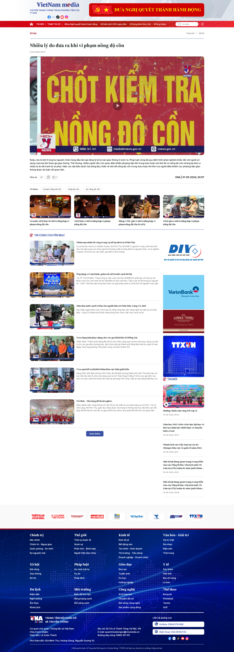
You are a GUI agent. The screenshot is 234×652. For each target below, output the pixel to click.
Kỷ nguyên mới (37, 553)
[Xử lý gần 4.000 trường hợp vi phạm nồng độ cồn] (183, 206)
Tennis (166, 603)
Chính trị (37, 535)
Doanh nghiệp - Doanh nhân (133, 557)
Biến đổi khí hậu (82, 594)
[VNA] (49, 17)
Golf (165, 607)
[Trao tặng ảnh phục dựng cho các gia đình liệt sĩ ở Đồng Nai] (52, 348)
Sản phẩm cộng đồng (130, 607)
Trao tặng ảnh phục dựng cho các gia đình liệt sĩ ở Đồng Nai (106, 337)
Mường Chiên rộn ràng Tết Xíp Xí (180, 410)
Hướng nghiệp (126, 582)
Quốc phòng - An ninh (41, 548)
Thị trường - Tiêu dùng (130, 553)
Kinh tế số (124, 540)
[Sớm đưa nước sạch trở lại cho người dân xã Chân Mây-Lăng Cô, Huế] (52, 316)
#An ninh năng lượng (165, 24)
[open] (202, 24)
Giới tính (167, 573)
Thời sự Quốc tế (82, 540)
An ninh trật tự (81, 569)
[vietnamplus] (38, 516)
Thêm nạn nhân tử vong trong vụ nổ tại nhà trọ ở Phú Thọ (105, 242)
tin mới (172, 379)
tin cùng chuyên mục (49, 235)
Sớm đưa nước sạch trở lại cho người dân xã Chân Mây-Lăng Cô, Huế (111, 305)
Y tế (166, 564)
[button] (182, 374)
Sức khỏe (168, 569)
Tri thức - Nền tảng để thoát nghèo (94, 400)
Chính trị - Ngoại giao (41, 544)
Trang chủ (190, 33)
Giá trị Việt (168, 540)
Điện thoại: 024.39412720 (172, 632)
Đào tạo (123, 569)
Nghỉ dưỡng (36, 598)
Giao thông (35, 573)
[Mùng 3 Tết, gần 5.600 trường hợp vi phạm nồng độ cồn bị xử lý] (139, 206)
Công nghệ (127, 589)
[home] (31, 24)
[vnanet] (156, 516)
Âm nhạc (167, 544)
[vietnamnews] (97, 516)
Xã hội (33, 33)
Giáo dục (125, 564)
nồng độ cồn (73, 189)
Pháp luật (81, 564)
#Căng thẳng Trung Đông (140, 24)
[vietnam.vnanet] (58, 516)
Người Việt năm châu (85, 553)
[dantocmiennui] (117, 516)
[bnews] (77, 516)
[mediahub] (137, 516)
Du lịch (35, 589)
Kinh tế (124, 535)
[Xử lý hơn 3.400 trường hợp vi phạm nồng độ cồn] (94, 206)
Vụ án (77, 573)
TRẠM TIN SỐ (53, 24)
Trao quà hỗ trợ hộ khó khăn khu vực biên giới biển (102, 369)
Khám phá (35, 607)
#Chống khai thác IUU (114, 24)
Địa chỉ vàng (169, 578)
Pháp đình (79, 578)
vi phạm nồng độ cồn (52, 189)
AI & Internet (125, 594)
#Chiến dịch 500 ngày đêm (88, 24)
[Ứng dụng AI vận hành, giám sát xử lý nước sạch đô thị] (52, 284)
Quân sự (78, 544)
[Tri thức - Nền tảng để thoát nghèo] (52, 411)
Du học (122, 578)
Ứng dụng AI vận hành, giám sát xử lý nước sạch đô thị (104, 273)
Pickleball (168, 598)
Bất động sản (125, 544)
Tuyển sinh (124, 573)
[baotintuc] (176, 516)
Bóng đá (167, 594)
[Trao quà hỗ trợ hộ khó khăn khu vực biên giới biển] (52, 380)
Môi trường (82, 589)
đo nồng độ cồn (93, 189)
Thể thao (169, 589)
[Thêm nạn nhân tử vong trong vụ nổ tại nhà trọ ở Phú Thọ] (52, 253)
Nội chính (35, 540)
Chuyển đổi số (126, 598)
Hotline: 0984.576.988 (171, 624)
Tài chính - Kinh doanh (130, 548)
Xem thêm (94, 433)
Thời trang (168, 553)
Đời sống (34, 569)
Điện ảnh (167, 548)
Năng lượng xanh (83, 598)
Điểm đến (35, 594)
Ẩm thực (34, 603)
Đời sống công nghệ (129, 603)
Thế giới (80, 535)
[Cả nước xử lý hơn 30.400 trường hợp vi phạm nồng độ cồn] (50, 206)
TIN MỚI (40, 24)
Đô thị (33, 578)
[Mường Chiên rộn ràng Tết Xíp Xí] (183, 396)
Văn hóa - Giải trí (176, 535)
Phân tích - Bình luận (85, 548)
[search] (178, 24)
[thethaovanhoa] (196, 516)
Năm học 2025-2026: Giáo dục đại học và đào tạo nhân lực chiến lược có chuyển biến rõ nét (183, 427)
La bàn (166, 582)
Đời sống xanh (81, 603)
